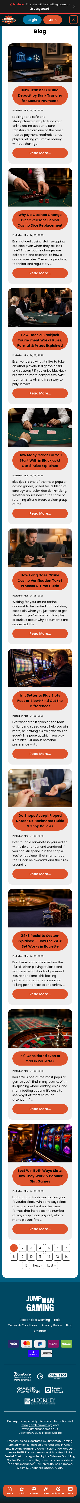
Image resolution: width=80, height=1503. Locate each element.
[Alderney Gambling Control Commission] (40, 1401)
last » (51, 1265)
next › (37, 1265)
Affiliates (40, 1331)
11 (40, 1257)
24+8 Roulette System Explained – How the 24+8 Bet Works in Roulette (40, 941)
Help (57, 1320)
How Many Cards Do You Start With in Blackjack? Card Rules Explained (40, 460)
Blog (69, 1325)
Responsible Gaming (35, 1320)
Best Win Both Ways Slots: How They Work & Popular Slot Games (40, 1176)
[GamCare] (22, 1376)
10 (31, 1257)
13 (57, 1257)
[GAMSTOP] (57, 1376)
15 (26, 1265)
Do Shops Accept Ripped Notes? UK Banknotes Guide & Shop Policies (40, 821)
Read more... (40, 153)
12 (49, 1257)
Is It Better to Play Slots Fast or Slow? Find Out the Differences (40, 701)
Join (53, 19)
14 (66, 1257)
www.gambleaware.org (37, 1425)
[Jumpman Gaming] (40, 1309)
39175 (20, 1452)
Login (32, 19)
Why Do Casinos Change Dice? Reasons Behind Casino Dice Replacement (40, 220)
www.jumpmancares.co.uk (40, 1429)
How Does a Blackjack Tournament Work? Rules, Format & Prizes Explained (40, 340)
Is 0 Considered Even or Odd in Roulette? (40, 1058)
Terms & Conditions (23, 1325)
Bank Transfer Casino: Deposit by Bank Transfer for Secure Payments (40, 95)
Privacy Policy (52, 1325)
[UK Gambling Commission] (28, 1390)
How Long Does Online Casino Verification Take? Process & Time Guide (40, 580)
